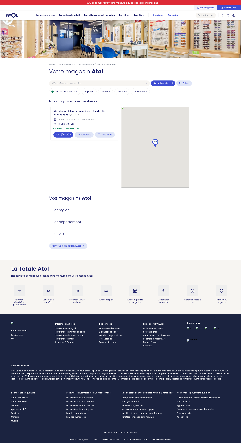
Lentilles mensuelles (76, 417)
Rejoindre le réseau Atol (154, 338)
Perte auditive (183, 401)
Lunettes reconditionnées (99, 15)
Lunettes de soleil (69, 15)
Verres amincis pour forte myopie (138, 409)
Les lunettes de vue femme (79, 397)
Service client (17, 335)
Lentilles (124, 15)
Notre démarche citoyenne (156, 335)
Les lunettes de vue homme (80, 401)
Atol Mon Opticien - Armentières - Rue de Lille (79, 111)
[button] (155, 143)
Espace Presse (150, 342)
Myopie (14, 420)
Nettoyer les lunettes (132, 401)
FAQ (13, 338)
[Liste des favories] (228, 15)
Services (158, 15)
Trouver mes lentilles (65, 338)
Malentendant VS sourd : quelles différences (198, 397)
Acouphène (182, 417)
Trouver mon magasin (66, 328)
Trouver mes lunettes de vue (69, 335)
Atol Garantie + (106, 338)
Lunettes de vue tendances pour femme (142, 413)
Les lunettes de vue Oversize (80, 405)
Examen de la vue (107, 342)
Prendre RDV (229, 7)
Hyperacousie (183, 405)
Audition (139, 15)
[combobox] (95, 83)
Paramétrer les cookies (161, 439)
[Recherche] (146, 83)
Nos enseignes (150, 331)
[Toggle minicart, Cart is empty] (234, 15)
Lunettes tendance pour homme (138, 417)
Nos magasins (206, 7)
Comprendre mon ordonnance (137, 397)
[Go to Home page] (12, 15)
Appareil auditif (18, 409)
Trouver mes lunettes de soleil (70, 331)
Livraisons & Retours (64, 342)
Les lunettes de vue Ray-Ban (80, 409)
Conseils (173, 15)
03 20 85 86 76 (66, 124)
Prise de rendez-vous (109, 328)
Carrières (147, 345)
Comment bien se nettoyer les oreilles (195, 409)
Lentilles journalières (76, 413)
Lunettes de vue (45, 15)
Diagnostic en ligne (108, 331)
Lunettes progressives (132, 405)
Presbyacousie (184, 413)
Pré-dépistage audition (110, 335)
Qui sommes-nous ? (153, 328)
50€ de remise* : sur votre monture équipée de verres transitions (122, 2)
